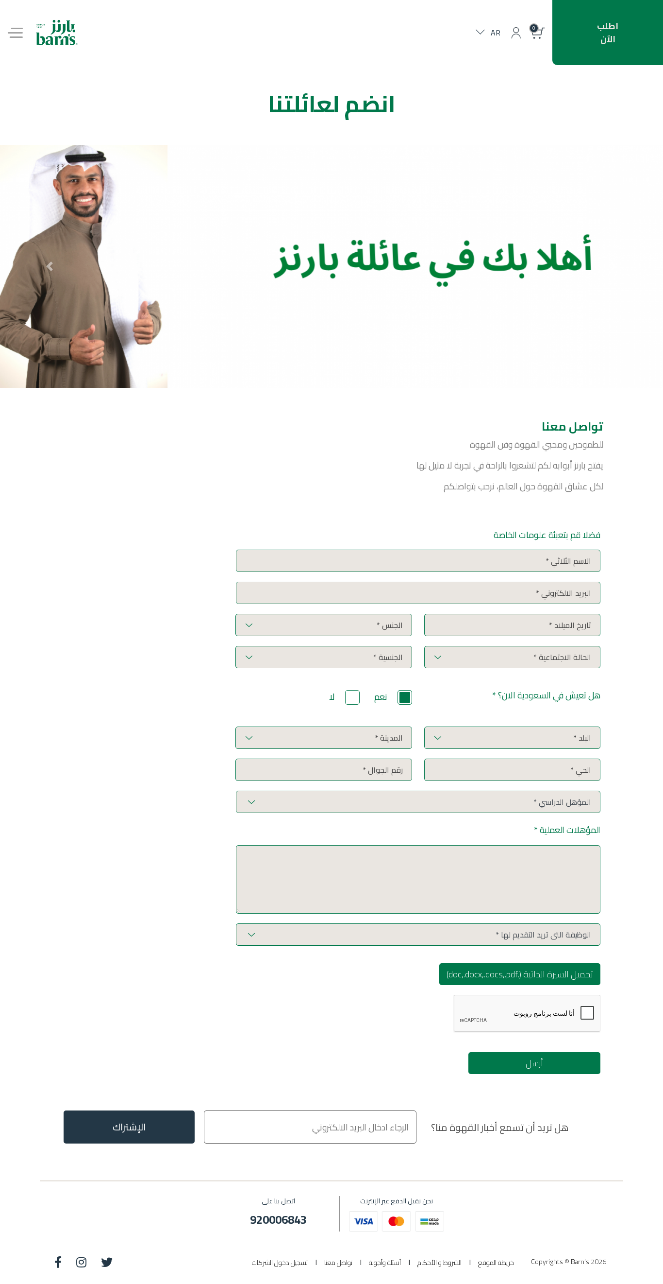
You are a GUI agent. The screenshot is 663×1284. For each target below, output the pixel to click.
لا (332, 697)
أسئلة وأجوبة (385, 1262)
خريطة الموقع (496, 1262)
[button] (516, 32)
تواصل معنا (338, 1262)
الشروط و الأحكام (439, 1262)
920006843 (278, 1220)
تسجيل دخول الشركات (280, 1262)
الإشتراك (129, 1127)
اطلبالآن (607, 32)
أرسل (534, 1063)
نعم (380, 697)
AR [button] (495, 32)
